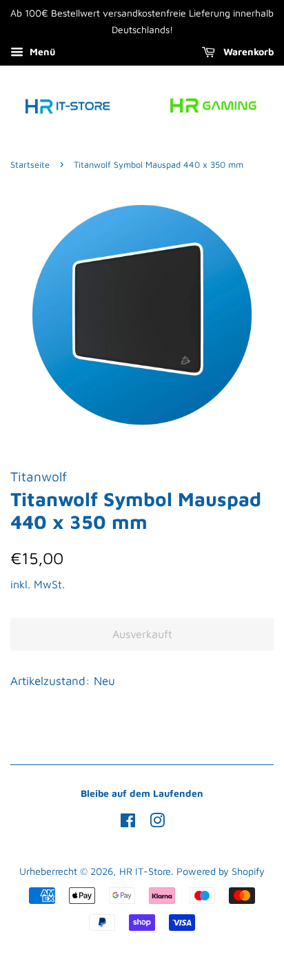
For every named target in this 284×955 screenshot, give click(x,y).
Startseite (30, 165)
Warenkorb (247, 51)
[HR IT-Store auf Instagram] (157, 823)
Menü (41, 51)
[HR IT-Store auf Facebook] (128, 823)
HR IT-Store (145, 871)
